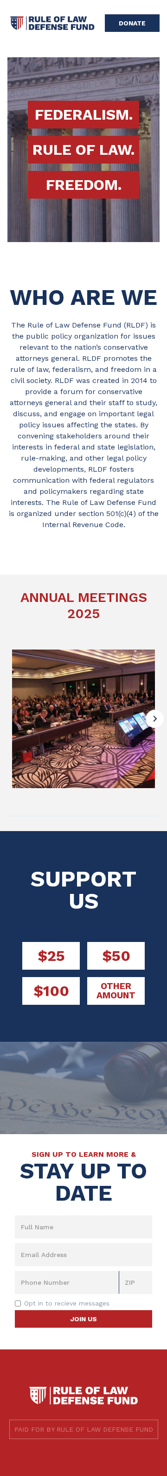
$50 (116, 956)
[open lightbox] (83, 719)
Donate (132, 23)
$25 (51, 956)
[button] (155, 719)
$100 (51, 991)
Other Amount (115, 991)
